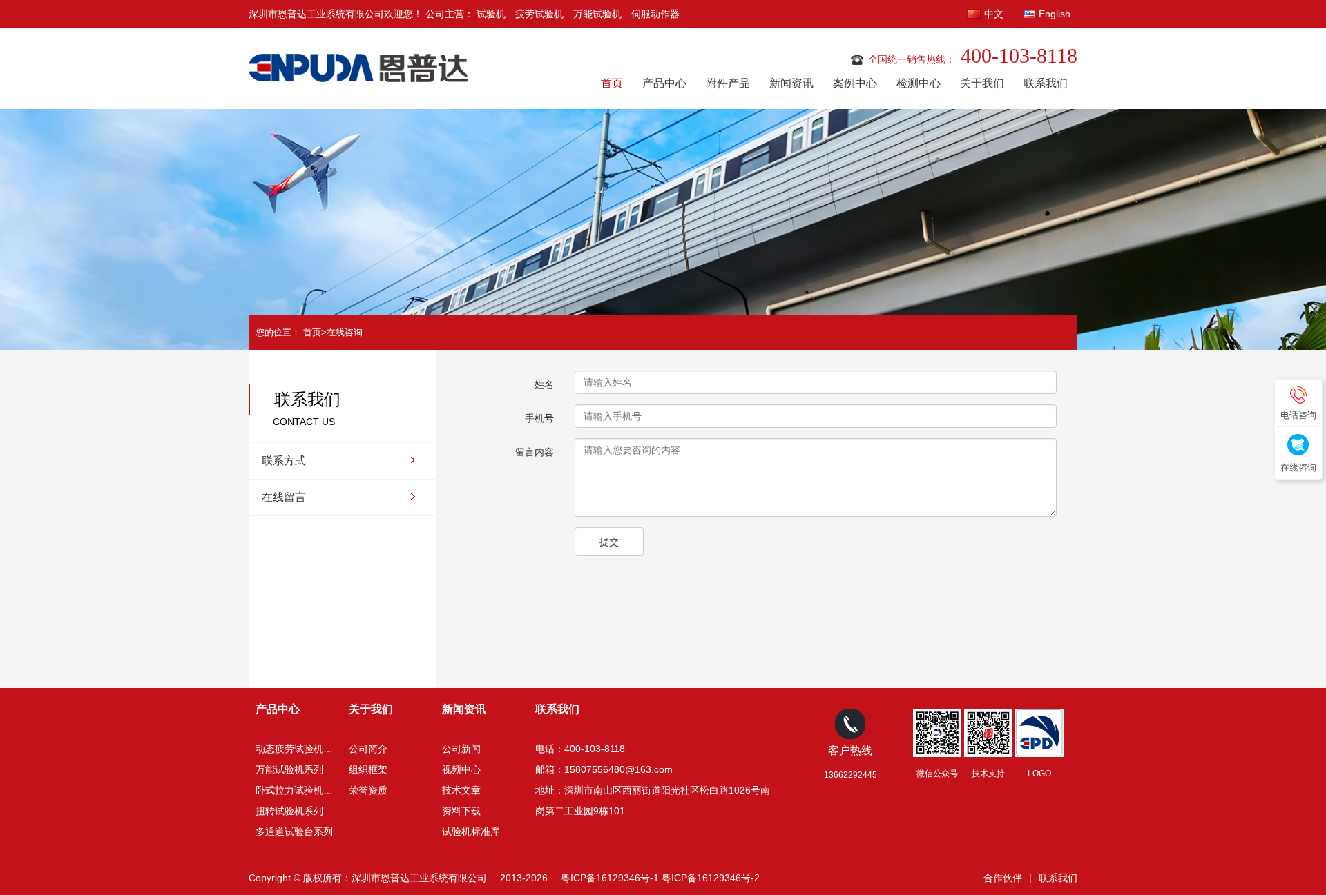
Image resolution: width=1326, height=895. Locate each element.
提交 (609, 541)
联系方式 (284, 460)
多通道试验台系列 (294, 831)
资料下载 (461, 810)
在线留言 (284, 497)
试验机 (491, 13)
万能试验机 (597, 13)
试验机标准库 (471, 831)
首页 (612, 83)
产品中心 (664, 83)
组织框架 (368, 769)
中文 (993, 13)
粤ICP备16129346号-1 (610, 877)
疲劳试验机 (539, 13)
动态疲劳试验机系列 (299, 748)
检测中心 (918, 83)
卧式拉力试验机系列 (299, 790)
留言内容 (534, 452)
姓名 (544, 384)
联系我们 (1046, 83)
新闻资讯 (791, 83)
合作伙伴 (1002, 877)
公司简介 (368, 748)
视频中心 (461, 769)
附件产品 (728, 83)
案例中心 (855, 83)
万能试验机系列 (289, 769)
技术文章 (461, 790)
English (1054, 13)
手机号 (539, 418)
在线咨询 (345, 332)
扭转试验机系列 (289, 810)
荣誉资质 (368, 790)
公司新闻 (461, 748)
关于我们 (982, 83)
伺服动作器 (655, 13)
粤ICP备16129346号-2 (711, 877)
